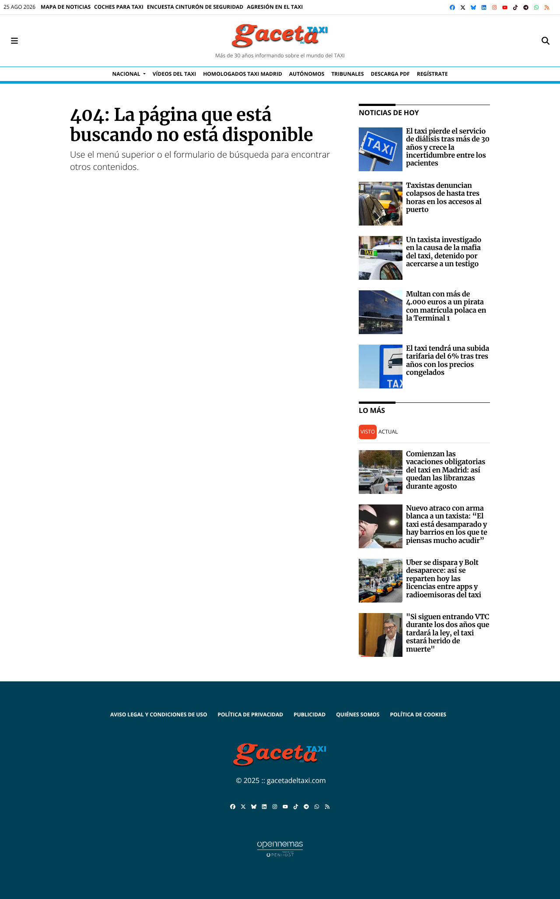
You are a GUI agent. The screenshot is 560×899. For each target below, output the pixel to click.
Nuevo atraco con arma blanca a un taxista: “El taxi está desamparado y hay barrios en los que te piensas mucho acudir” (446, 524)
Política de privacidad (250, 714)
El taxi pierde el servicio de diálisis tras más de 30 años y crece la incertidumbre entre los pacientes (448, 147)
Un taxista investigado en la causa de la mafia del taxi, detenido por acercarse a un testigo (443, 252)
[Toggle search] (545, 41)
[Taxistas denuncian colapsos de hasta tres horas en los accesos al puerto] (380, 203)
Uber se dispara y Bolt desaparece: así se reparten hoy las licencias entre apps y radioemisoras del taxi (443, 578)
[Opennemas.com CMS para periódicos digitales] (280, 848)
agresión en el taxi (275, 7)
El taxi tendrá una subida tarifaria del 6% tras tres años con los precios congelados (447, 360)
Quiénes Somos (357, 714)
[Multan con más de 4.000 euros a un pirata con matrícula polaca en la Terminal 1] (380, 311)
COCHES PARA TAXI (119, 7)
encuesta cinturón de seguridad (195, 7)
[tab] (368, 432)
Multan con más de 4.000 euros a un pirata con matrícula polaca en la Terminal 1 (446, 306)
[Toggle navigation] (14, 41)
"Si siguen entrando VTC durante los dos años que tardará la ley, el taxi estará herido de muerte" (447, 633)
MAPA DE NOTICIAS (66, 7)
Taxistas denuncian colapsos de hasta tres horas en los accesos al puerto (444, 197)
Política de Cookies (418, 714)
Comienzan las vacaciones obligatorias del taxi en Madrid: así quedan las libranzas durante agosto (445, 470)
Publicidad (310, 714)
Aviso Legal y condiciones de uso (158, 714)
